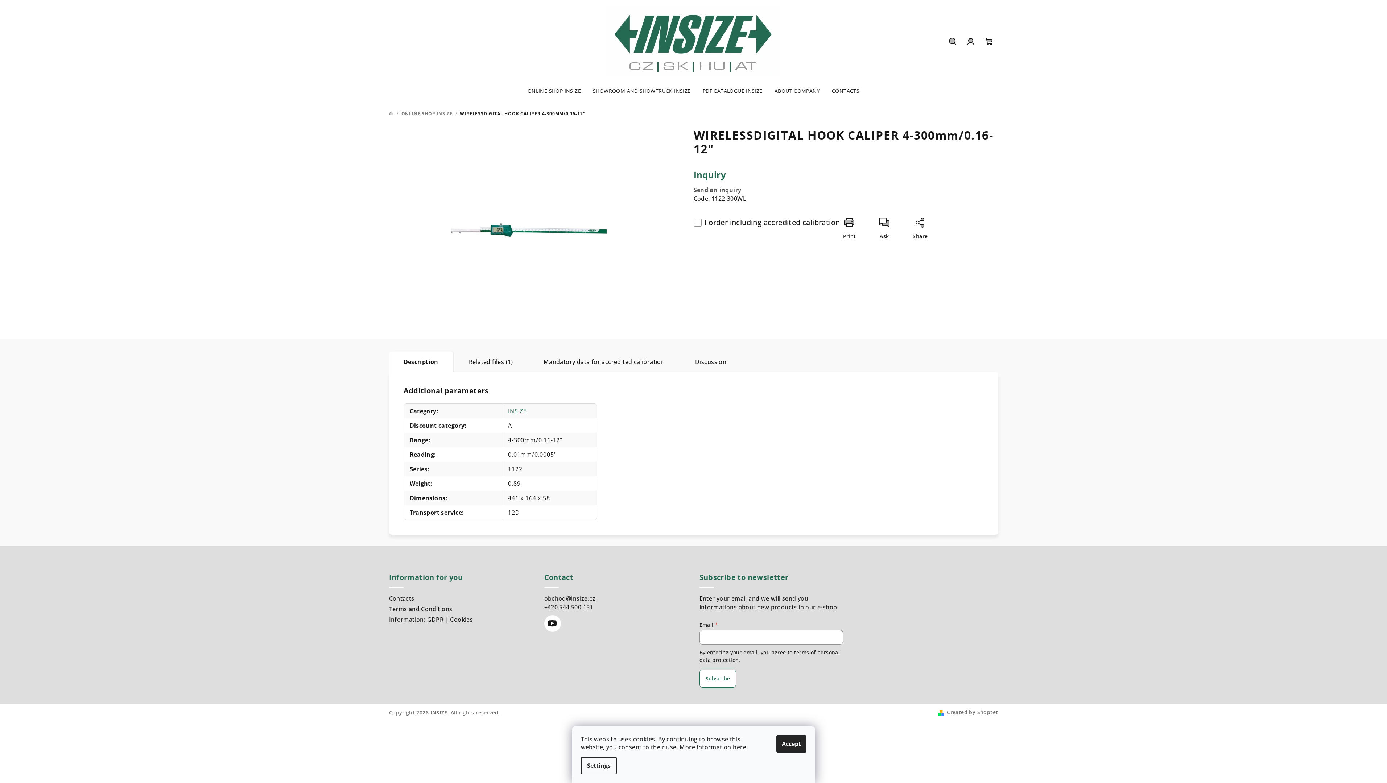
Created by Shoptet (972, 712)
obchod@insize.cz (569, 598)
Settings (599, 766)
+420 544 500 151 (568, 607)
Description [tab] (421, 362)
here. (740, 747)
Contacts (401, 598)
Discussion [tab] (710, 362)
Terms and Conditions (421, 609)
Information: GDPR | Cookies (431, 620)
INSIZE (517, 411)
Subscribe (718, 678)
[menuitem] (554, 91)
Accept (791, 744)
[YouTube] (552, 623)
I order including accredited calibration (772, 222)
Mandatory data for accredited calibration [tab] (604, 362)
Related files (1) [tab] (491, 362)
